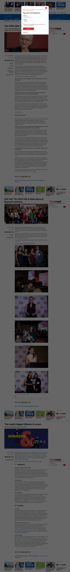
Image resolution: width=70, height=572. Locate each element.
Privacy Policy (25, 32)
